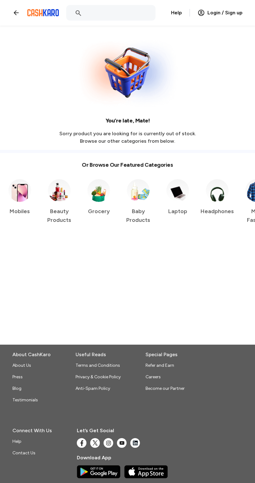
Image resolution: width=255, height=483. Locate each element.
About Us (21, 365)
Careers (153, 377)
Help (176, 13)
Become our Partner (165, 388)
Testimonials (25, 400)
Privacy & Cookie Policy (98, 377)
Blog (16, 388)
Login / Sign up (225, 13)
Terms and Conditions (98, 365)
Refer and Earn (160, 365)
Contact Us (23, 453)
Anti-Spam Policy (93, 388)
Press (17, 377)
